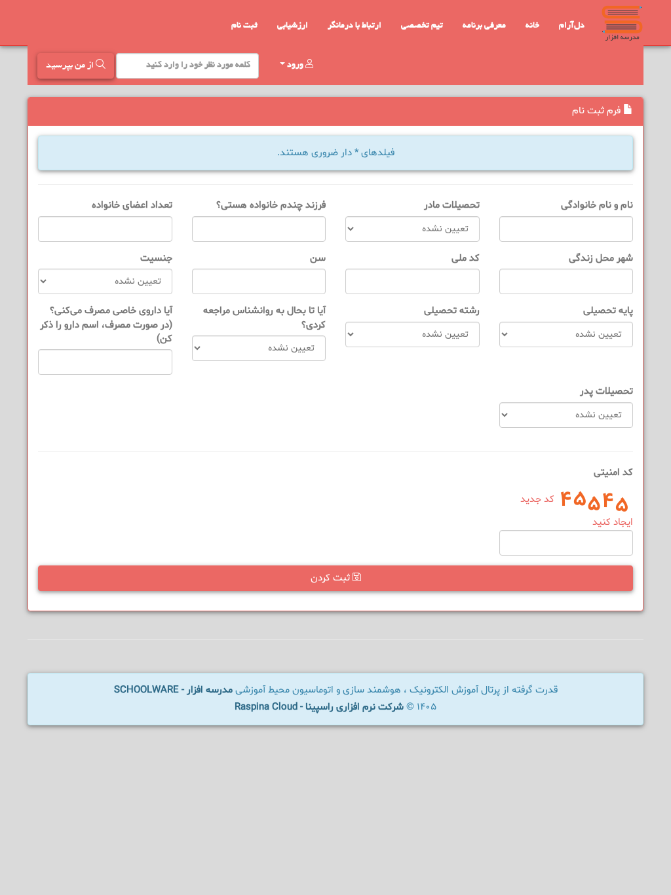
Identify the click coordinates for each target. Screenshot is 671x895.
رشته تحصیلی (452, 311)
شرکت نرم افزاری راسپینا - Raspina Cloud (319, 707)
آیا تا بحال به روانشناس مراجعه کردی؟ (264, 318)
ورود (295, 65)
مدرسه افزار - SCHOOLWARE (173, 690)
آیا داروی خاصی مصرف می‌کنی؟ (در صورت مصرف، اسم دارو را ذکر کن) (106, 325)
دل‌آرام (572, 26)
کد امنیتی (613, 473)
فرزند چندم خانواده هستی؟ (271, 205)
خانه (532, 26)
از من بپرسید (71, 66)
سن (318, 258)
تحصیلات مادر (452, 205)
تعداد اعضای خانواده (132, 205)
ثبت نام (244, 26)
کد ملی (465, 258)
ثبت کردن (332, 578)
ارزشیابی (292, 26)
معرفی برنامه (484, 26)
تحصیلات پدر (606, 391)
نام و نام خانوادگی (597, 205)
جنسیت (156, 258)
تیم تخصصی (422, 26)
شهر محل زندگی (601, 258)
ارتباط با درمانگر (354, 26)
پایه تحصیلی (608, 311)
